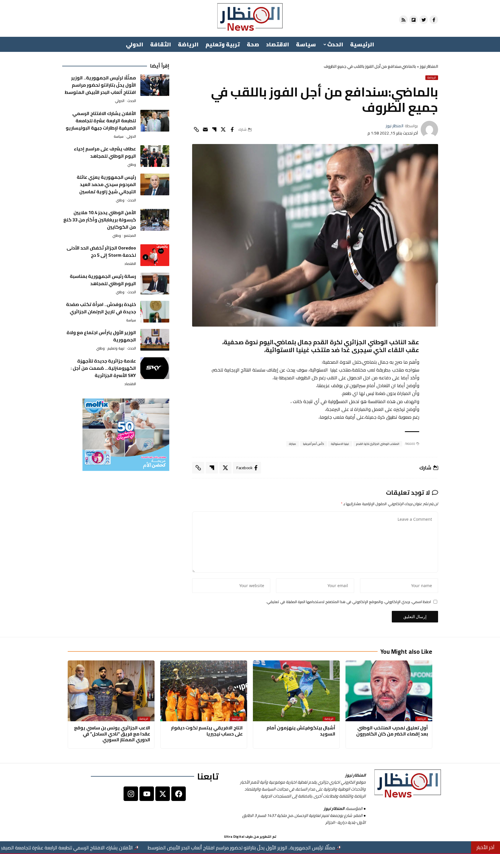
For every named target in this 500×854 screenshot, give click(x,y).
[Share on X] (223, 129)
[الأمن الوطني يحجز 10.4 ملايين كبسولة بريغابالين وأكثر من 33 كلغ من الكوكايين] (154, 220)
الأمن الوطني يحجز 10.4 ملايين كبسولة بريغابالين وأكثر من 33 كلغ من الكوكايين (99, 219)
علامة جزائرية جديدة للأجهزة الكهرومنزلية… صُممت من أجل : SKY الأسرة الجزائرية (103, 368)
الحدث (131, 101)
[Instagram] (131, 793)
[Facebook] (178, 793)
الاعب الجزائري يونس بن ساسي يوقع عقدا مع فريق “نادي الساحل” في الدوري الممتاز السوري (112, 733)
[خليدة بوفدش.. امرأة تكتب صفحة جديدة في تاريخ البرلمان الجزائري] (154, 312)
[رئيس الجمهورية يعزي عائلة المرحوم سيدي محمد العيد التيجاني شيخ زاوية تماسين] (154, 184)
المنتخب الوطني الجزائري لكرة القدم (377, 444)
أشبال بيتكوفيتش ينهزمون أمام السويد (300, 730)
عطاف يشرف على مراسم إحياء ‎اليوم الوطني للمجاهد (105, 152)
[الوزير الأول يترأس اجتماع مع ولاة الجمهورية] (154, 340)
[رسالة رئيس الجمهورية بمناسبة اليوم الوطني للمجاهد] (154, 283)
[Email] (205, 129)
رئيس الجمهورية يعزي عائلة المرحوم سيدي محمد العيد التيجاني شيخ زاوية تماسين (106, 184)
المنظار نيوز (429, 66)
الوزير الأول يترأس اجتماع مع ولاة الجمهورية (101, 336)
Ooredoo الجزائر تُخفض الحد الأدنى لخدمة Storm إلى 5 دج (101, 251)
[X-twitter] (162, 793)
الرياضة (431, 77)
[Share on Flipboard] (214, 129)
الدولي (119, 101)
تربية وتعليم (115, 348)
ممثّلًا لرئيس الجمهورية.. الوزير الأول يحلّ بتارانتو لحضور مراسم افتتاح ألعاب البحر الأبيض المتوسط (100, 84)
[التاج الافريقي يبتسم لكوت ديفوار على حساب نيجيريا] (203, 690)
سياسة (119, 136)
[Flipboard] (413, 19)
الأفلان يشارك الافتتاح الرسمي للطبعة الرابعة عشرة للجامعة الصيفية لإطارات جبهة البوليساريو (101, 120)
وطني (131, 164)
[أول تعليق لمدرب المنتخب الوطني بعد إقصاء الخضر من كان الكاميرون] (388, 690)
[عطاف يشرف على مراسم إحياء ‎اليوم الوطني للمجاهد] (154, 156)
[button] (196, 129)
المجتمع (130, 235)
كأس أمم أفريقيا (313, 444)
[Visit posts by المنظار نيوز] (429, 129)
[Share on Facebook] (232, 129)
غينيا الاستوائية (340, 444)
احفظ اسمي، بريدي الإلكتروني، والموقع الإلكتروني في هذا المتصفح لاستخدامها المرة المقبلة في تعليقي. (348, 602)
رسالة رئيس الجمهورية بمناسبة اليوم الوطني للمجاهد (103, 280)
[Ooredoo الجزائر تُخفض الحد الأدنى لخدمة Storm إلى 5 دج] (154, 255)
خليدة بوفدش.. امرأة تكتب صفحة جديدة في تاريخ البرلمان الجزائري (101, 308)
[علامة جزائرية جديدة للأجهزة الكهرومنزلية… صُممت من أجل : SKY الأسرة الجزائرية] (154, 368)
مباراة (292, 444)
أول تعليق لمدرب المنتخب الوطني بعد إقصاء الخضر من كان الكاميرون (392, 730)
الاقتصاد (130, 264)
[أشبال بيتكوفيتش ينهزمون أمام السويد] (296, 690)
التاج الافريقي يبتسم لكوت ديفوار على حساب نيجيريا (207, 730)
